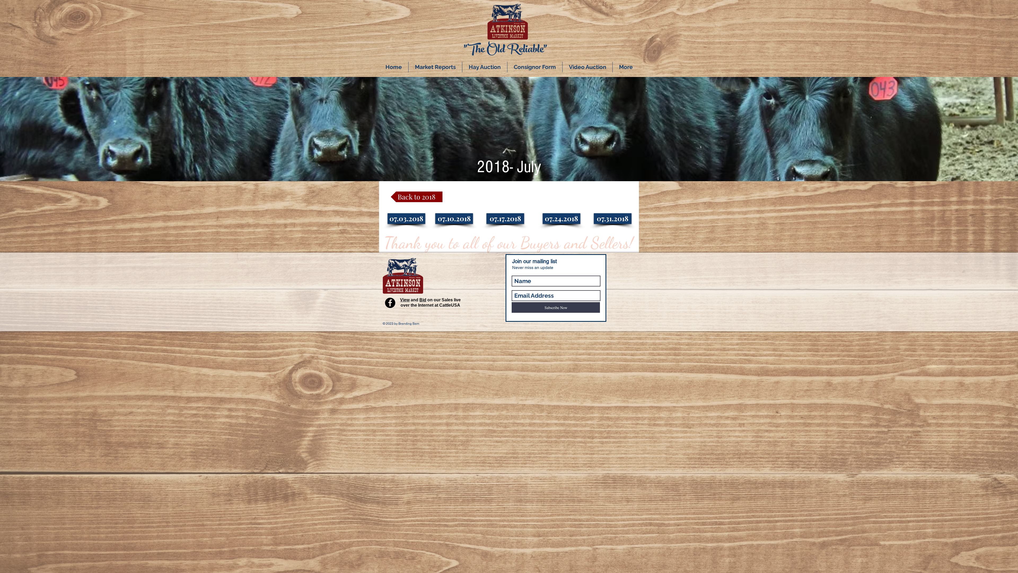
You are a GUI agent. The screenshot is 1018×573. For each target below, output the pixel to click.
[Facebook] (390, 303)
